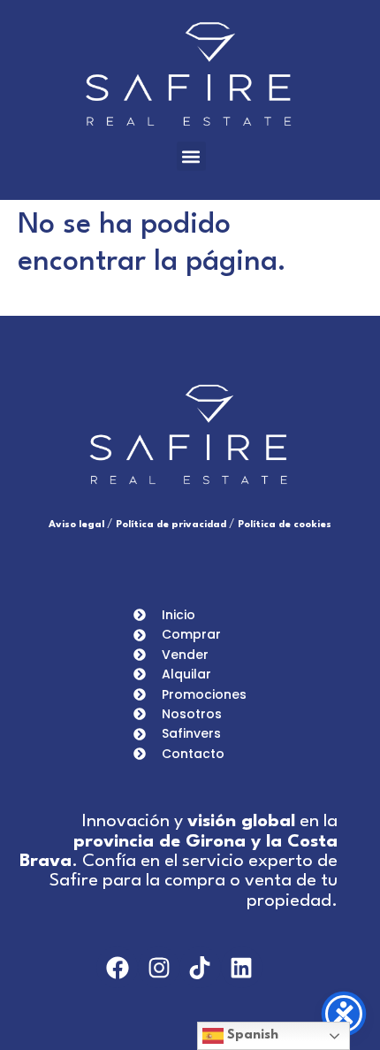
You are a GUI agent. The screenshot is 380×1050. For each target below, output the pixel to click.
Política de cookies (284, 525)
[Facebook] (117, 967)
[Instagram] (158, 967)
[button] (191, 156)
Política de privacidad (171, 525)
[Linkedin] (241, 967)
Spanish (251, 1035)
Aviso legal (76, 525)
